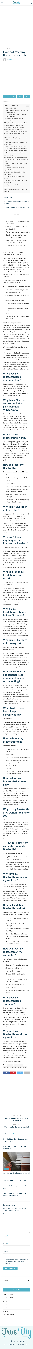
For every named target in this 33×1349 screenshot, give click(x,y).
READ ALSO (12, 108)
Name (5, 1236)
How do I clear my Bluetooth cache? (17, 157)
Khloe (10, 59)
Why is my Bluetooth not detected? (16, 131)
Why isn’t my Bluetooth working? (15, 127)
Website (5, 1251)
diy (21, 1065)
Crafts (16, 1065)
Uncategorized (8, 1314)
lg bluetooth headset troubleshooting (15, 1067)
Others (5, 1311)
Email (5, 1244)
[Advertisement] (16, 27)
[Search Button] (28, 1280)
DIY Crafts (10, 48)
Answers (9, 1065)
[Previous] (15, 215)
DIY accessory (8, 1297)
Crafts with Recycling (11, 1294)
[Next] (18, 215)
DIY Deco (6, 1304)
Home (4, 48)
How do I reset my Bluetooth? (14, 129)
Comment (6, 1214)
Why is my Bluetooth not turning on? (16, 146)
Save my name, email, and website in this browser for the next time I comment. (16, 1261)
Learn (7, 1169)
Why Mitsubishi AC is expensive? (15, 1181)
